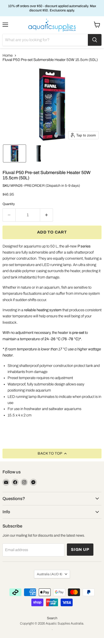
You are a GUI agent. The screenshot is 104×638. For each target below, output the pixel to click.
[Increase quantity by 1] (46, 215)
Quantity (9, 204)
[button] (14, 153)
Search (52, 618)
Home (8, 55)
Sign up (80, 549)
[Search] (94, 40)
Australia (49, 574)
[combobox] (45, 40)
